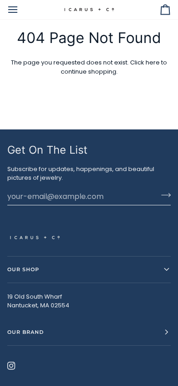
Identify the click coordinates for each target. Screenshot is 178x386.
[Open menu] (21, 9)
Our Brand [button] (25, 332)
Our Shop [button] (23, 269)
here (153, 62)
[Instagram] (11, 366)
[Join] (163, 195)
